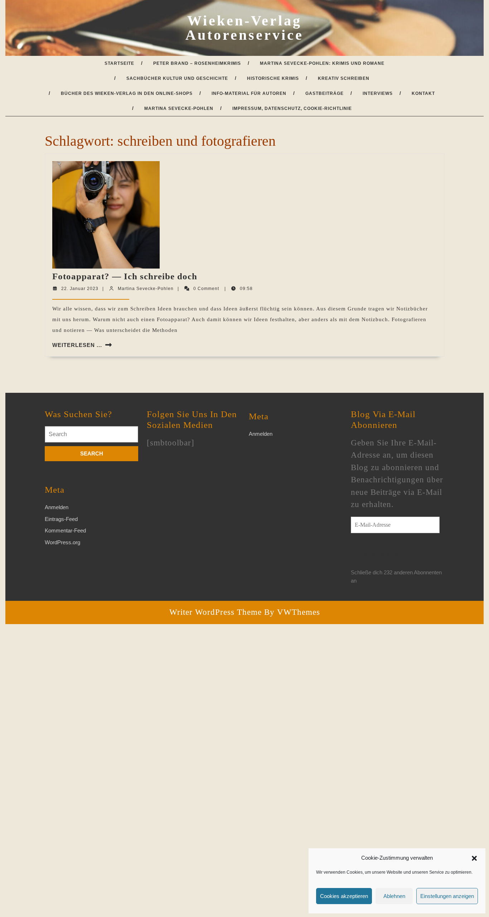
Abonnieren (378, 555)
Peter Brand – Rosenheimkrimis (197, 63)
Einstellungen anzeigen (447, 896)
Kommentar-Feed (65, 530)
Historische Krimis (273, 78)
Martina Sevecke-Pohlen (178, 108)
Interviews (378, 93)
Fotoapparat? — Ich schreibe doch (124, 276)
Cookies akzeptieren (344, 896)
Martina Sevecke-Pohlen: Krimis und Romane (322, 63)
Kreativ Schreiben (343, 78)
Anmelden (56, 507)
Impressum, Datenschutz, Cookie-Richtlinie (292, 108)
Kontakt (423, 93)
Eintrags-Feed (61, 519)
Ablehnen (394, 896)
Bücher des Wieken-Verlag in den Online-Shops (127, 93)
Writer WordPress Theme (215, 612)
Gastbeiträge (324, 93)
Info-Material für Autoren (249, 93)
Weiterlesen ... (77, 345)
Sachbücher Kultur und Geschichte (177, 78)
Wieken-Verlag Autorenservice (244, 28)
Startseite (119, 63)
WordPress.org (62, 542)
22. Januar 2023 (79, 288)
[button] (474, 858)
